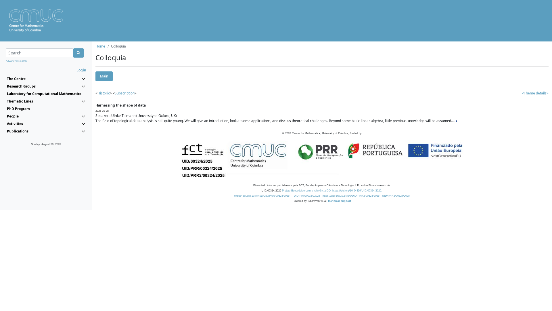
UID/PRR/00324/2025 (307, 195)
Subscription (125, 93)
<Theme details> (535, 93)
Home (100, 46)
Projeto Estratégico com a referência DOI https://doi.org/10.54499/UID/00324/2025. (332, 190)
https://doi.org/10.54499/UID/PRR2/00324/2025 (351, 195)
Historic (103, 93)
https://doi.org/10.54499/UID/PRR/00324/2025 (262, 195)
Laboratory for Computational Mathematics (44, 93)
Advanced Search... (17, 61)
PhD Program (18, 108)
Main (104, 76)
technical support (339, 201)
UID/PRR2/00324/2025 (396, 195)
